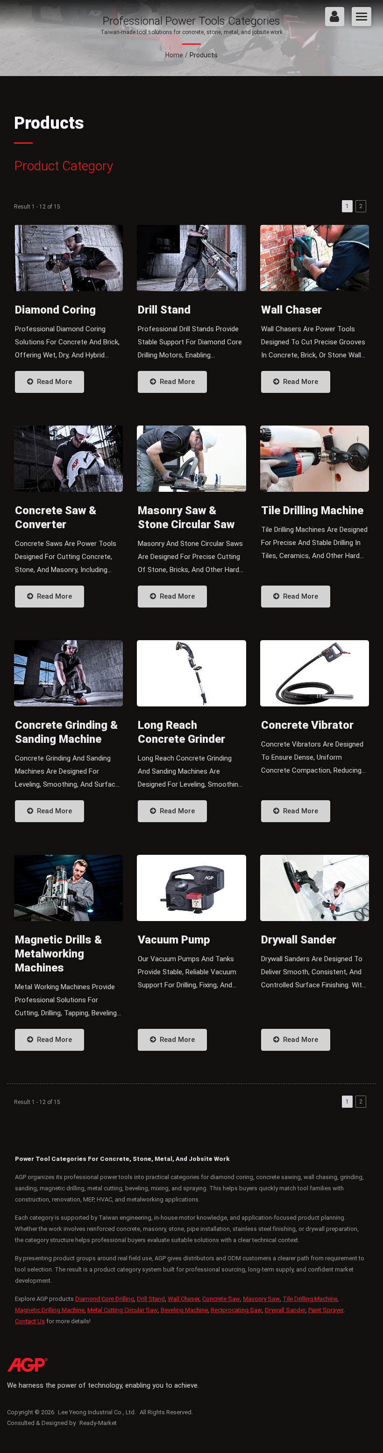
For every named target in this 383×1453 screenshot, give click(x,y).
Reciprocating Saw (236, 1309)
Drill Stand (151, 1298)
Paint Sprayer (326, 1309)
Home (174, 55)
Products (204, 55)
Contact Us (30, 1321)
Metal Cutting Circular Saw (122, 1309)
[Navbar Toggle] (361, 16)
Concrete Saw (221, 1298)
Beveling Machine (184, 1309)
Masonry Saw (261, 1298)
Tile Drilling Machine (310, 1298)
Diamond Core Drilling (104, 1298)
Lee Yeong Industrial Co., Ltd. (97, 1412)
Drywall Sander (285, 1309)
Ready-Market (98, 1422)
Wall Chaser (183, 1298)
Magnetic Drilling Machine (50, 1309)
